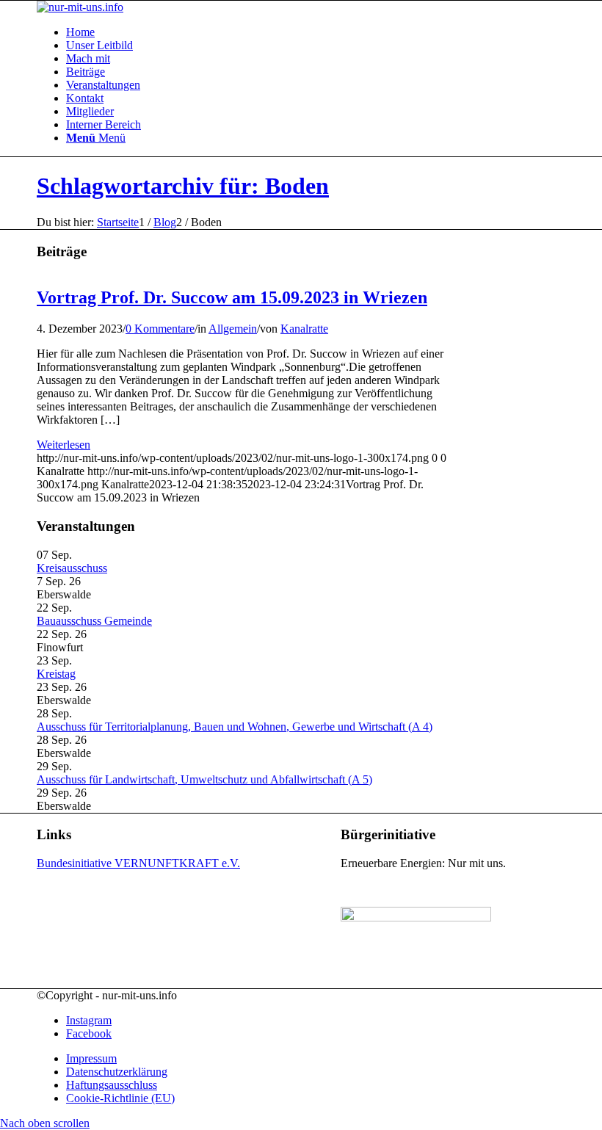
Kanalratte (304, 328)
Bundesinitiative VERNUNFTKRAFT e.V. (138, 863)
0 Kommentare (160, 328)
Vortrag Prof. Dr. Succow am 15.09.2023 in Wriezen (232, 297)
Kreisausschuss (72, 568)
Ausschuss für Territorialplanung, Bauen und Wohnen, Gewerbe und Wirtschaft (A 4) (234, 726)
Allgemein (232, 328)
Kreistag (56, 673)
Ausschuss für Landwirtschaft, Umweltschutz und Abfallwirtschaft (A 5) (204, 779)
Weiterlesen (63, 444)
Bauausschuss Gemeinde (94, 621)
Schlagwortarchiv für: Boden (183, 186)
